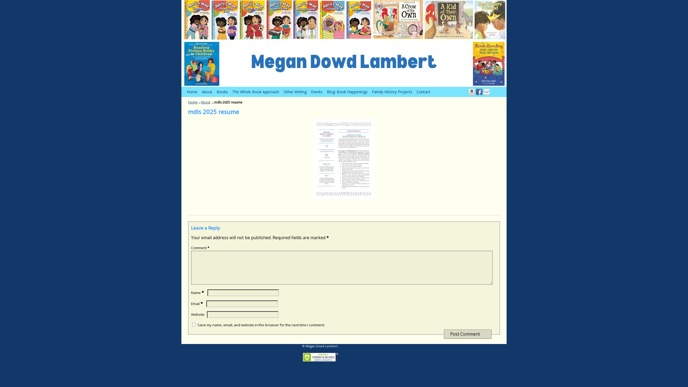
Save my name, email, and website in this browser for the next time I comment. (261, 324)
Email (197, 303)
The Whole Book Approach (255, 91)
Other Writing (295, 91)
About (207, 91)
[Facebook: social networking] (479, 91)
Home (192, 91)
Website (198, 314)
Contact (423, 91)
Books (222, 91)
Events (316, 91)
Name (197, 292)
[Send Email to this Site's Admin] (486, 91)
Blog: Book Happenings (347, 91)
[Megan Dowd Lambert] (344, 43)
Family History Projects (392, 91)
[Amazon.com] (471, 91)
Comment (200, 247)
